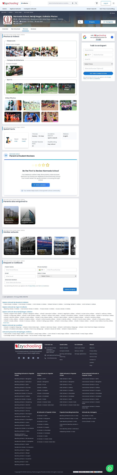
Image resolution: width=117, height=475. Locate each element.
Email (6, 273)
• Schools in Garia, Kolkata (27, 317)
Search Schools (64, 348)
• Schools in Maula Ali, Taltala (52, 329)
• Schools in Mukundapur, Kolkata (63, 321)
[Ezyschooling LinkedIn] (19, 358)
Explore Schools (15, 9)
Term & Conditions (44, 286)
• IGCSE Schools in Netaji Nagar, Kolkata (40, 335)
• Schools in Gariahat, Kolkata (92, 317)
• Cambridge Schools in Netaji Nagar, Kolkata (15, 335)
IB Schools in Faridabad (43, 433)
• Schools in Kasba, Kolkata (10, 321)
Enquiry (92, 22)
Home (5, 9)
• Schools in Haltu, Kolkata (10, 319)
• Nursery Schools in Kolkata (62, 309)
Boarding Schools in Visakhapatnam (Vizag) (21, 434)
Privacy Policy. (32, 286)
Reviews (33, 29)
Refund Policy (93, 354)
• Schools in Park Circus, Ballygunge (33, 329)
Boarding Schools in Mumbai (23, 387)
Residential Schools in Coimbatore (24, 428)
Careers (92, 362)
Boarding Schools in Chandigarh (24, 419)
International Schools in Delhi (90, 378)
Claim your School (80, 348)
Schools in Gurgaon (42, 390)
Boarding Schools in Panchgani (23, 413)
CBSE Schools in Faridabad (67, 396)
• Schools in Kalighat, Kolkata (26, 319)
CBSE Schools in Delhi (66, 378)
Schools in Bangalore (43, 381)
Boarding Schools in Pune (22, 390)
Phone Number (42, 267)
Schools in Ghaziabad (43, 393)
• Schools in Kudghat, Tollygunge (12, 327)
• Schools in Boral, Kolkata (60, 317)
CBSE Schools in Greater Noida (68, 402)
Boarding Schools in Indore (22, 431)
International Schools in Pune (90, 384)
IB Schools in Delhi (42, 415)
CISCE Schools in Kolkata (39, 304)
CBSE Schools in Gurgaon (66, 390)
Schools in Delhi (41, 378)
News (61, 359)
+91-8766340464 (52, 358)
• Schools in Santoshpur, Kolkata (105, 315)
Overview (5, 29)
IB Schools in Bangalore (43, 418)
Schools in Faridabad (43, 396)
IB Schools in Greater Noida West (46, 442)
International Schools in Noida (90, 399)
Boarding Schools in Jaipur (22, 422)
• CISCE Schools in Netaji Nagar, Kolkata (58, 333)
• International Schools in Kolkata (29, 309)
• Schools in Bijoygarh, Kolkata (30, 313)
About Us (92, 348)
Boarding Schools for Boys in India (69, 418)
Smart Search (91, 9)
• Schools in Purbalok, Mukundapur (13, 329)
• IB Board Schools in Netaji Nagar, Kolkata (81, 333)
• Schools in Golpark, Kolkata (75, 317)
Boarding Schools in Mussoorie (23, 408)
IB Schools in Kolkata (42, 424)
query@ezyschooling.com (52, 355)
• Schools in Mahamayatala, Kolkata (45, 319)
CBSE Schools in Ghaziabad (67, 393)
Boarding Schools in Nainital (22, 405)
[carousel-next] (75, 245)
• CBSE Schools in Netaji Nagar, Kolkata (14, 333)
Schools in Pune (41, 384)
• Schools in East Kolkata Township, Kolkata (101, 321)
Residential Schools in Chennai (23, 393)
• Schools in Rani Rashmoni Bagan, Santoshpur (91, 327)
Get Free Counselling (107, 9)
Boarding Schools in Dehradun (23, 381)
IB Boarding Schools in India (67, 431)
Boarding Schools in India (89, 418)
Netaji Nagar (18, 12)
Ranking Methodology (66, 354)
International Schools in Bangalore (91, 381)
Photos (25, 29)
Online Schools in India (88, 421)
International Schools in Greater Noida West (91, 407)
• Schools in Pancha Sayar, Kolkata (81, 319)
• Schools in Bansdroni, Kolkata (47, 313)
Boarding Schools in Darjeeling (23, 402)
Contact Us (93, 359)
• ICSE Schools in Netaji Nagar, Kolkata (35, 333)
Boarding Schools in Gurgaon (23, 456)
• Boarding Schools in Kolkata (11, 309)
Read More (6, 322)
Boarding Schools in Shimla (22, 410)
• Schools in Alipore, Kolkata (81, 321)
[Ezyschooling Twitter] (33, 358)
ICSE (16, 21)
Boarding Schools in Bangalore (23, 378)
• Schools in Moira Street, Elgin (30, 327)
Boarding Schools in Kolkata (22, 396)
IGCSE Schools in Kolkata (89, 304)
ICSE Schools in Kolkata (25, 304)
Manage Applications (80, 354)
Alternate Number (11, 280)
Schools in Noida (41, 399)
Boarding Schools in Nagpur (22, 450)
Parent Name (9, 267)
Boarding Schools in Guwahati (23, 459)
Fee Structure (15, 29)
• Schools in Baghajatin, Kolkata (65, 313)
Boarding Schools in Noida (22, 444)
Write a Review (41, 185)
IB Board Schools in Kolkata (55, 304)
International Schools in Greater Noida (91, 402)
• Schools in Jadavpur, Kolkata (103, 313)
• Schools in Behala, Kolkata (63, 319)
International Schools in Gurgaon (91, 390)
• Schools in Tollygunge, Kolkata (12, 315)
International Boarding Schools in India (69, 425)
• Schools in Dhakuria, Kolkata (86, 315)
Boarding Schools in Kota (21, 461)
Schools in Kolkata (42, 387)
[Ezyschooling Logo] (10, 3)
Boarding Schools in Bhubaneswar (24, 438)
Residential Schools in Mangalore (24, 441)
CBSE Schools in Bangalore (67, 381)
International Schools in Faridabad (91, 396)
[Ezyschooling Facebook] (23, 358)
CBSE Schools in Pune (66, 384)
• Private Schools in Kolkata (46, 309)
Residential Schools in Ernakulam (24, 447)
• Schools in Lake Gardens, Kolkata (30, 315)
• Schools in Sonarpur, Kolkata (27, 321)
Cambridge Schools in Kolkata (72, 304)
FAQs (91, 365)
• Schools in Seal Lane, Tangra (48, 327)
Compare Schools (64, 351)
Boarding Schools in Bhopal (22, 453)
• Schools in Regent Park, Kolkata (12, 313)
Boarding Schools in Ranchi (22, 425)
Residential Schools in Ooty (22, 416)
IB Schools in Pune (42, 421)
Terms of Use (93, 356)
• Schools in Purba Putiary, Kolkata (84, 313)
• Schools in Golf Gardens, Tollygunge (67, 327)
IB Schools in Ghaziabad (43, 430)
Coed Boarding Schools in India (68, 421)
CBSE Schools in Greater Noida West (69, 405)
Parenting (62, 356)
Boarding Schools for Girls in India (69, 415)
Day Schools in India (87, 415)
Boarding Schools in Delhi (22, 384)
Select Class (41, 273)
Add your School (79, 351)
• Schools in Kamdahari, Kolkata (69, 315)
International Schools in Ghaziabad (92, 393)
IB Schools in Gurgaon (43, 427)
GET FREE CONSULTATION (98, 73)
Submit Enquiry (70, 289)
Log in (106, 3)
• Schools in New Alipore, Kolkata (43, 317)
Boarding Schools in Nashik (22, 464)
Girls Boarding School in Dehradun (69, 428)
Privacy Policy (93, 351)
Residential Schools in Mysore (23, 399)
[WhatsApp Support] (109, 468)
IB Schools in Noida (42, 436)
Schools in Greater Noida (44, 402)
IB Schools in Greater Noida (44, 439)
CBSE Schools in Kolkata (10, 304)
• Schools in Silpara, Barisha (69, 329)
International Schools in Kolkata (91, 387)
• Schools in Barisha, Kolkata (11, 317)
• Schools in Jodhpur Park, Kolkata (50, 315)
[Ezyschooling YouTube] (38, 358)
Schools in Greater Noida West (45, 405)
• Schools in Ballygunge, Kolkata (44, 321)
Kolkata (11, 12)
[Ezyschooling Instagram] (28, 358)
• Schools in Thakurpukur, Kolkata (100, 319)
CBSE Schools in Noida (66, 399)
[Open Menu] (114, 3)
